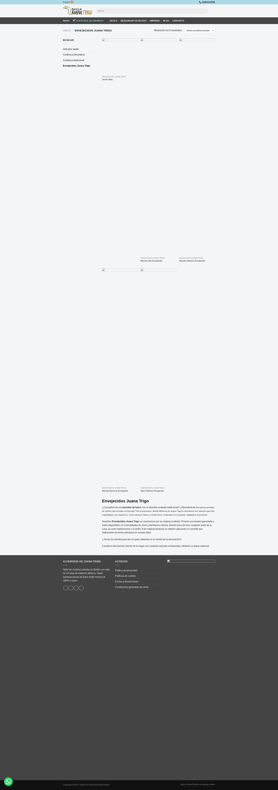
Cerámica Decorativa (74, 54)
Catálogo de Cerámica (90, 21)
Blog (166, 21)
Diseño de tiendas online (203, 784)
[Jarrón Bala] (120, 56)
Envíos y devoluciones (126, 581)
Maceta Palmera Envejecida (192, 261)
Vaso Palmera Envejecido (152, 491)
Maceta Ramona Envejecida (115, 491)
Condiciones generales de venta (131, 587)
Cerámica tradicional (73, 60)
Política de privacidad (126, 570)
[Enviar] (205, 11)
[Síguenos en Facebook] (65, 588)
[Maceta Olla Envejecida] (158, 146)
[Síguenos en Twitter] (76, 588)
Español (66, 2)
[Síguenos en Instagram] (70, 588)
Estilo (113, 21)
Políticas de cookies (125, 576)
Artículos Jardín (71, 49)
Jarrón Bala (107, 79)
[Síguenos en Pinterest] (81, 588)
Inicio (66, 21)
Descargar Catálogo (133, 21)
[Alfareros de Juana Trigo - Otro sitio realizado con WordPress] (77, 10)
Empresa (155, 21)
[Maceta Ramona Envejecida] (120, 376)
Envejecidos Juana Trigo (76, 66)
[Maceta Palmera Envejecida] (197, 146)
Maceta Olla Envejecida (151, 261)
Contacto (178, 21)
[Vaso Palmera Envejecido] (158, 376)
